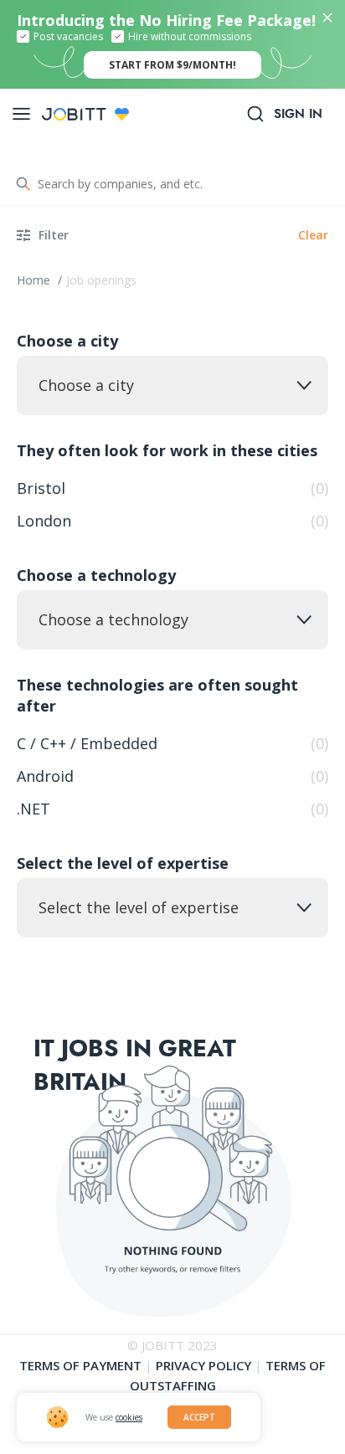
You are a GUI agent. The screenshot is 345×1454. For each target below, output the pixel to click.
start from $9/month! (172, 65)
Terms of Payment (80, 1365)
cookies (129, 1417)
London (172, 521)
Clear (313, 235)
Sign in (298, 114)
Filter (54, 235)
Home (35, 280)
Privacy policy (203, 1365)
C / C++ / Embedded (172, 743)
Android (172, 776)
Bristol (172, 488)
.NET (172, 809)
